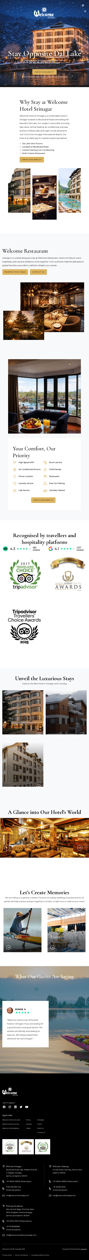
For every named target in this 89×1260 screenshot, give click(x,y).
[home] (44, 13)
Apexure (84, 1249)
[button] (83, 5)
